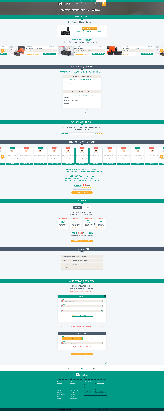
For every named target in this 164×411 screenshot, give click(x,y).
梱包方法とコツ (59, 392)
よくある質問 (93, 34)
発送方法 (58, 396)
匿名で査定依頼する (88, 381)
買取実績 (69, 368)
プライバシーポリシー (60, 403)
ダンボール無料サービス (61, 394)
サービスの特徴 (59, 383)
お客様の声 (84, 34)
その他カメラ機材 (73, 403)
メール (72, 338)
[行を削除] (104, 296)
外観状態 (63, 308)
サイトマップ (88, 0)
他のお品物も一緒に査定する (82, 326)
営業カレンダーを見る (100, 383)
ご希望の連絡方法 (65, 336)
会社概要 (94, 0)
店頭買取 (86, 207)
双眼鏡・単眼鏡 (72, 394)
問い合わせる (99, 381)
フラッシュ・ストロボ (73, 398)
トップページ (59, 381)
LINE (92, 338)
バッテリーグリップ (73, 400)
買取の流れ (88, 34)
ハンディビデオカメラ (73, 388)
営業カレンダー (77, 0)
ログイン (71, 0)
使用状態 (63, 304)
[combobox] (82, 301)
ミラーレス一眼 (72, 383)
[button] (3, 51)
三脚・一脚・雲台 (73, 396)
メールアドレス (64, 341)
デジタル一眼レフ (73, 381)
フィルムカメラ (72, 392)
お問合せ (83, 0)
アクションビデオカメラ (74, 390)
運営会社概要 (59, 400)
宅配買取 (77, 207)
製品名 (63, 299)
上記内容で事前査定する (82, 354)
